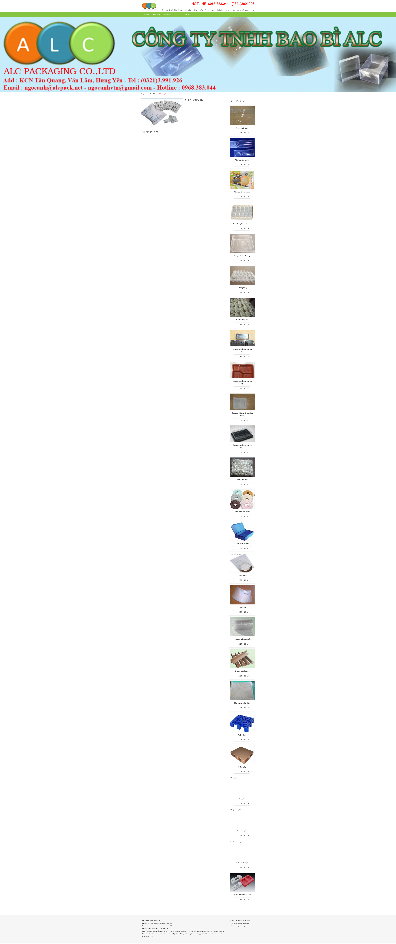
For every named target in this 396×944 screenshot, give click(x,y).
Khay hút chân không (242, 256)
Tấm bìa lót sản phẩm (242, 192)
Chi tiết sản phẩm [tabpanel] (150, 132)
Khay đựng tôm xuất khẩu (242, 224)
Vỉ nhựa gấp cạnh (242, 128)
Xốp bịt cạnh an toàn (242, 511)
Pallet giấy (242, 767)
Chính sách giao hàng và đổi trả (240, 926)
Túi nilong (242, 607)
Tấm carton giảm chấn (242, 703)
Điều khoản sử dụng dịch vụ (239, 923)
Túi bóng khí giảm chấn (242, 639)
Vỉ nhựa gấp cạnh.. (242, 160)
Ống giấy (242, 799)
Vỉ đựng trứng (242, 288)
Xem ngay (243, 133)
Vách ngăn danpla (242, 543)
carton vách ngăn (242, 863)
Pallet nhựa (242, 735)
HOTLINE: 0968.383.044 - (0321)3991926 (223, 4)
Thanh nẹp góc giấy (242, 671)
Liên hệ (186, 14)
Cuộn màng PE (242, 831)
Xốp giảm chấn (242, 479)
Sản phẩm (167, 14)
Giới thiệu (156, 14)
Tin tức (177, 14)
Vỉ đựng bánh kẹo (242, 320)
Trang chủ (145, 14)
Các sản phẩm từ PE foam (242, 895)
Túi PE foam (242, 575)
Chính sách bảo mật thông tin (240, 920)
